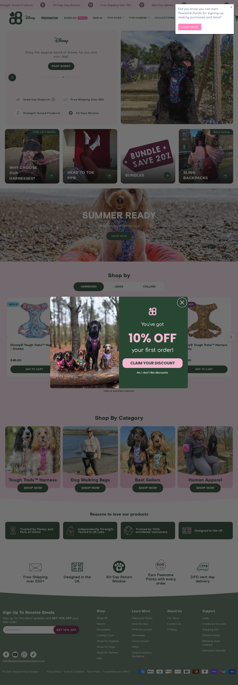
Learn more (189, 27)
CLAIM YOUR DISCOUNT (152, 363)
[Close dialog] (182, 302)
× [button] (231, 7)
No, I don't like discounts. (152, 372)
